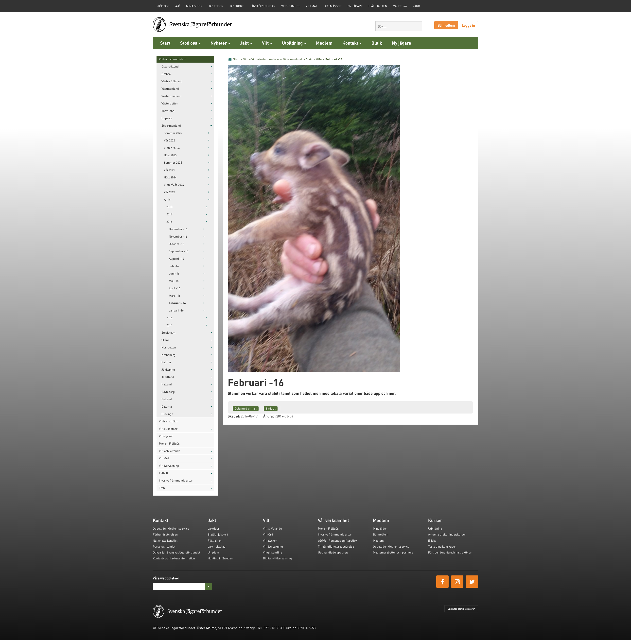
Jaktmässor (332, 6)
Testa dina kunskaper (442, 546)
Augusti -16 (176, 258)
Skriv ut (271, 408)
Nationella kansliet (165, 540)
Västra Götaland (171, 81)
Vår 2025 (169, 170)
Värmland (168, 111)
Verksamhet (290, 6)
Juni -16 (174, 273)
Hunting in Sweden (220, 558)
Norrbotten (168, 347)
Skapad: (234, 416)
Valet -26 (400, 6)
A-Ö (177, 6)
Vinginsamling (272, 552)
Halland (166, 384)
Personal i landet (164, 546)
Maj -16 (173, 281)
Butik (376, 43)
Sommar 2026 (173, 133)
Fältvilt (163, 473)
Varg (416, 6)
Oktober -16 (176, 244)
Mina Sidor (380, 528)
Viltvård (164, 458)
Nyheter (219, 43)
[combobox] (398, 26)
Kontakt (350, 43)
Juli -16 (174, 266)
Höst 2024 (170, 177)
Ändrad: (269, 416)
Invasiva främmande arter (176, 480)
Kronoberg (168, 355)
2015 (169, 318)
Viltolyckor (166, 436)
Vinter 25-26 (172, 148)
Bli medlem (446, 25)
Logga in (468, 25)
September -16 (178, 251)
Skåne (165, 340)
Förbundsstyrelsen (165, 534)
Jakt (245, 43)
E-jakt (432, 540)
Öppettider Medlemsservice (171, 528)
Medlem (324, 43)
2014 (169, 325)
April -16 (174, 288)
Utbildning (293, 43)
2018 (169, 207)
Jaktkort (236, 6)
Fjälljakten (377, 6)
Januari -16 (176, 310)
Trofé (162, 488)
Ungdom (213, 552)
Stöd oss (189, 43)
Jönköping (168, 369)
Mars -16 (174, 295)
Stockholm (168, 332)
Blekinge (167, 414)
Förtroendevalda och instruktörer (450, 552)
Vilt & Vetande (272, 528)
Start (165, 43)
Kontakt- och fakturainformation (174, 558)
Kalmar (166, 362)
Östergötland (170, 66)
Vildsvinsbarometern (172, 59)
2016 (169, 222)
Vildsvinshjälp (168, 421)
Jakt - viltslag (217, 546)
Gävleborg (168, 392)
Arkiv (167, 199)
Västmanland (170, 88)
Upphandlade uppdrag (333, 552)
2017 (169, 214)
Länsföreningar (262, 6)
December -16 (178, 229)
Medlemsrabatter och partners (393, 552)
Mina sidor (194, 6)
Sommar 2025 (173, 162)
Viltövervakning (169, 465)
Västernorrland (171, 96)
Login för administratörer (461, 608)
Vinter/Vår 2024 (174, 185)
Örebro (166, 74)
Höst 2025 (170, 155)
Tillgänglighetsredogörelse (336, 546)
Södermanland (171, 125)
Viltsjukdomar (168, 429)
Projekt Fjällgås (169, 443)
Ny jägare (355, 6)
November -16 (178, 236)
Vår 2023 (169, 192)
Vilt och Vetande (169, 451)
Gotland (166, 399)
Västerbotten (169, 103)
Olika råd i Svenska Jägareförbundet (176, 552)
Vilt (266, 43)
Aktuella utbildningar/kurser (447, 534)
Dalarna (166, 406)
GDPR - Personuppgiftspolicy (337, 540)
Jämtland (167, 377)
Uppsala (166, 118)
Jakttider (215, 6)
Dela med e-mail (246, 408)
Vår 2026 (169, 140)
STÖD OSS (162, 6)
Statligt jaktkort (218, 534)
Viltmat (311, 6)
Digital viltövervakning (277, 558)
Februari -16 (177, 303)
